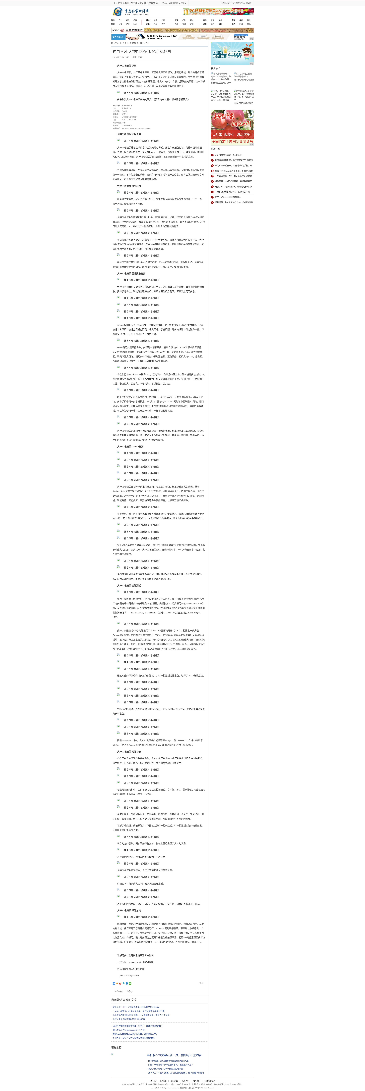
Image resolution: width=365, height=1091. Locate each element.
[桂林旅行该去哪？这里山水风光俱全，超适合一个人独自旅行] (221, 76)
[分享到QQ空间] (117, 983)
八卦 (155, 24)
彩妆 (191, 20)
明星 (163, 24)
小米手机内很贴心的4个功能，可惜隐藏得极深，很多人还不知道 (141, 1015)
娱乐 (127, 20)
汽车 (120, 20)
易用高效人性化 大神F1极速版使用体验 (165, 1069)
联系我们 (163, 1081)
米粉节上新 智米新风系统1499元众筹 (129, 1019)
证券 (120, 24)
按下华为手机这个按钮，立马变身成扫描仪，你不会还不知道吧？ (177, 1073)
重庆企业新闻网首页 (130, 43)
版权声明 (185, 1081)
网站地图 (207, 1081)
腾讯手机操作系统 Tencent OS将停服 (129, 1030)
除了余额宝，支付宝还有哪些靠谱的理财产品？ (169, 1061)
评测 (191, 24)
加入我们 (196, 1081)
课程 (212, 24)
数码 (163, 20)
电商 (155, 20)
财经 (142, 43)
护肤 (184, 20)
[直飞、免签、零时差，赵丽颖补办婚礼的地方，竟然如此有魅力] (221, 94)
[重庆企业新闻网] (141, 17)
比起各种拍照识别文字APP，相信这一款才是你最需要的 (137, 1026)
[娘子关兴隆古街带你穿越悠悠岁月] (244, 75)
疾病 (241, 20)
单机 (249, 24)
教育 (135, 20)
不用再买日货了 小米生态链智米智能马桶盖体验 (134, 1038)
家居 (212, 20)
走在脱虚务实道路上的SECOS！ (229, 155)
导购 (184, 24)
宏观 (135, 24)
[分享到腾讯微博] (123, 983)
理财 (127, 24)
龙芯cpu (129, 991)
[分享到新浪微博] (120, 983)
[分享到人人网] (127, 983)
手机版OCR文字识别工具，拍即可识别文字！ (175, 1055)
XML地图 (174, 1081)
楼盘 (220, 20)
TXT (213, 1081)
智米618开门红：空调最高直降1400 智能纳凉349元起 (136, 1007)
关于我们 (153, 1081)
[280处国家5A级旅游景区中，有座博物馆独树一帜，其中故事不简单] (244, 95)
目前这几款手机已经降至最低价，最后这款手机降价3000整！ (140, 1011)
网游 (241, 24)
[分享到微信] (130, 983)
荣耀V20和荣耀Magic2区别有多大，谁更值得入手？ (135, 1034)
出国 (220, 24)
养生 (249, 20)
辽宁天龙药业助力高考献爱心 (228, 197)
